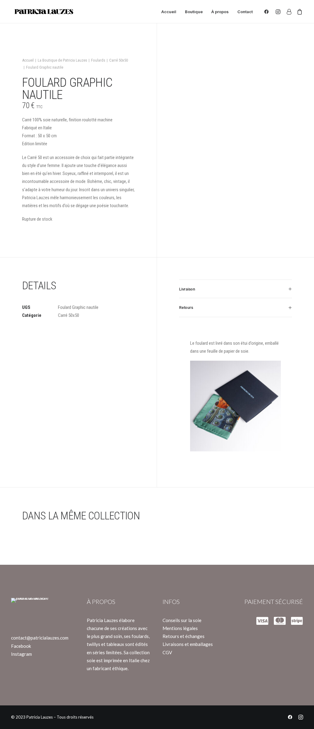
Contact (245, 11)
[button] (268, 11)
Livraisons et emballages (188, 644)
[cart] (298, 11)
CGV (167, 652)
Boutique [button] (194, 11)
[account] (288, 11)
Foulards (98, 60)
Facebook (21, 646)
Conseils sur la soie (182, 620)
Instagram (21, 654)
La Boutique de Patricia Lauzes (62, 60)
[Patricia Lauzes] (43, 12)
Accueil (168, 11)
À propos (220, 11)
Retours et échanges (184, 636)
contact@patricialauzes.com (39, 637)
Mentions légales (180, 628)
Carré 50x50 (118, 60)
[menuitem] (169, 11)
